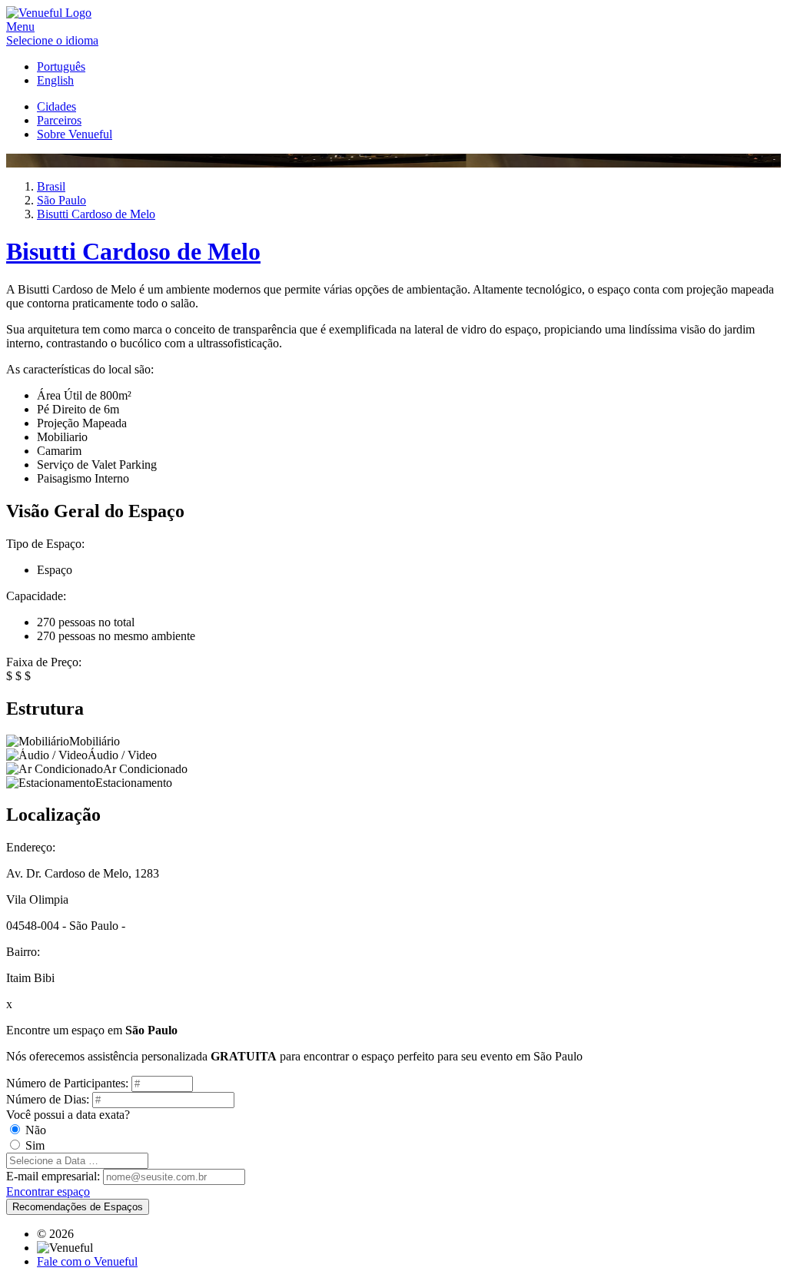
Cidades (56, 106)
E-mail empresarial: (53, 1176)
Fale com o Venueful (87, 1261)
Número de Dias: (47, 1099)
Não (35, 1130)
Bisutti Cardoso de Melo (133, 251)
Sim (35, 1145)
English (55, 80)
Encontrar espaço (48, 1191)
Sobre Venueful (74, 134)
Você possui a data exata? (68, 1114)
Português (61, 66)
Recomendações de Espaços (77, 1207)
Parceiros (59, 120)
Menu (20, 26)
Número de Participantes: (67, 1083)
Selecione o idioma (52, 40)
